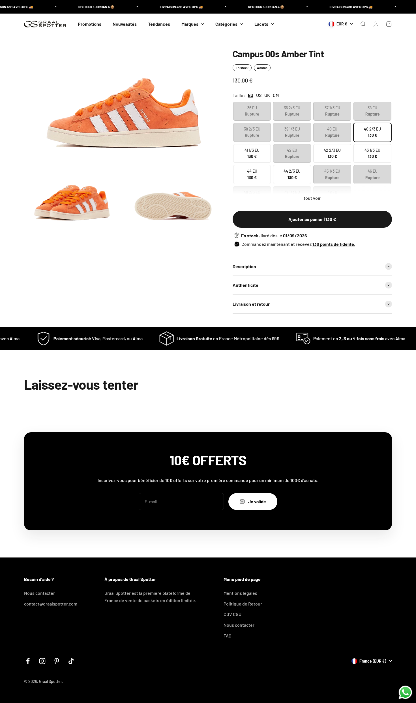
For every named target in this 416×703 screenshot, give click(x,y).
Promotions (89, 24)
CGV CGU (232, 614)
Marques (189, 24)
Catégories (226, 24)
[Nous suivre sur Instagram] (42, 661)
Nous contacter (39, 593)
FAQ (227, 635)
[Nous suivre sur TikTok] (71, 661)
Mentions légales (240, 593)
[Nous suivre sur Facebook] (28, 661)
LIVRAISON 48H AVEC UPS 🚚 (171, 7)
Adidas (262, 68)
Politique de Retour (243, 603)
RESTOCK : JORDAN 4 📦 (87, 7)
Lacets (261, 24)
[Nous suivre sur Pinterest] (57, 661)
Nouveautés (125, 24)
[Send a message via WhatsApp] (405, 692)
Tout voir (312, 198)
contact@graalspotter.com (50, 603)
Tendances (159, 24)
